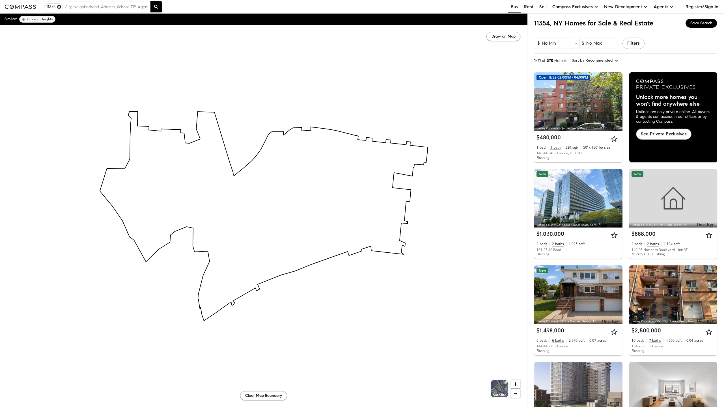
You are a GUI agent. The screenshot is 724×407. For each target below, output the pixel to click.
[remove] (59, 7)
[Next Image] (615, 101)
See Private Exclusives (664, 134)
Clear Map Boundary (263, 395)
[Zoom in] (515, 384)
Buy (514, 6)
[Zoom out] (515, 393)
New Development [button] (623, 6)
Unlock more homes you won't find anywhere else (668, 100)
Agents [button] (661, 6)
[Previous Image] (541, 101)
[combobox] (106, 6)
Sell (543, 6)
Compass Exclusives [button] (572, 6)
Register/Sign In (702, 6)
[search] (156, 6)
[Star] (614, 138)
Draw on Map (504, 36)
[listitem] (37, 19)
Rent (529, 6)
